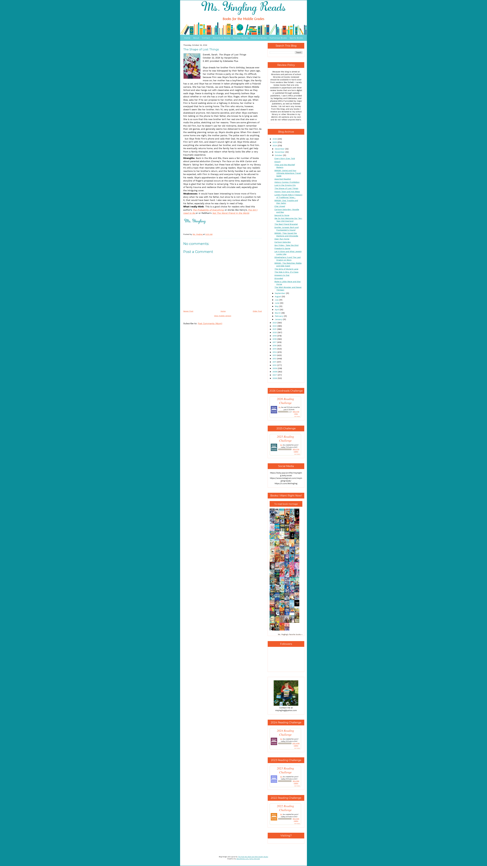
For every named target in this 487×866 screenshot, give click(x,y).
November (280, 152)
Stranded (278, 278)
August (278, 296)
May (277, 306)
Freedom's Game (282, 248)
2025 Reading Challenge (285, 438)
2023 (275, 323)
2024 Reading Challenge (285, 732)
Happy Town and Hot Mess (287, 191)
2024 (275, 145)
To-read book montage (286, 504)
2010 (275, 365)
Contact (206, 38)
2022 (275, 326)
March (278, 313)
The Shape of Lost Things (286, 188)
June (277, 303)
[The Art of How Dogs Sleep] (292, 612)
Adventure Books (221, 38)
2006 (275, 378)
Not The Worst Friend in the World (230, 213)
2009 (275, 368)
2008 (275, 372)
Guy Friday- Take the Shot (286, 245)
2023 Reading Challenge (285, 770)
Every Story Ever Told (284, 158)
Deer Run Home (281, 239)
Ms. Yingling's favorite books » (290, 634)
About (196, 38)
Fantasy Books (240, 38)
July (277, 300)
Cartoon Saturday (282, 242)
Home (187, 38)
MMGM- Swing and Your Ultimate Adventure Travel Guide (287, 173)
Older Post (257, 311)
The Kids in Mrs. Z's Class (286, 272)
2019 (275, 336)
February (279, 316)
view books (297, 416)
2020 (275, 332)
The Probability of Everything (208, 210)
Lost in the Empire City (285, 185)
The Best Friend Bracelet (286, 224)
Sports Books (296, 38)
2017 (275, 342)
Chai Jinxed (279, 206)
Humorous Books (278, 38)
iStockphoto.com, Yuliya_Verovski (248, 859)
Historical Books (258, 38)
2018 (275, 339)
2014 (275, 352)
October (279, 155)
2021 (275, 329)
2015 (275, 349)
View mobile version (222, 316)
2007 (275, 375)
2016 (275, 345)
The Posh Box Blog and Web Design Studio (253, 857)
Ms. (280, 407)
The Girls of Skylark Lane (286, 269)
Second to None (281, 215)
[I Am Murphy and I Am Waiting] (273, 546)
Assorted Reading (282, 179)
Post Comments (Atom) (210, 323)
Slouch (277, 162)
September (280, 293)
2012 (275, 358)
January (279, 319)
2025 (275, 142)
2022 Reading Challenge (285, 808)
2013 (275, 355)
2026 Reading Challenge (285, 401)
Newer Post (188, 311)
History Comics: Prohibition (286, 182)
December (280, 149)
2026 (275, 139)
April (277, 310)
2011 (275, 362)
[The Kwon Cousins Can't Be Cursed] (297, 606)
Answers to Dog (281, 275)
